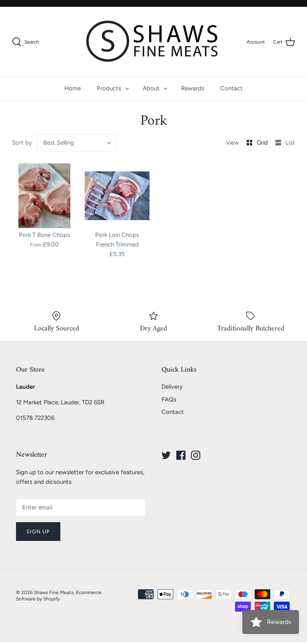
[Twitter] (166, 455)
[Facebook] (180, 455)
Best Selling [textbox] (58, 142)
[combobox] (77, 143)
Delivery (172, 386)
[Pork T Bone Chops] (44, 195)
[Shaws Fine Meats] (153, 42)
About (151, 88)
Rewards (192, 88)
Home (72, 88)
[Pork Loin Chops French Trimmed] (117, 195)
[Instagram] (195, 455)
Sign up (38, 532)
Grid (263, 142)
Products (109, 88)
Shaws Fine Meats (54, 592)
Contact (231, 88)
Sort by (22, 142)
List (290, 142)
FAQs (168, 399)
